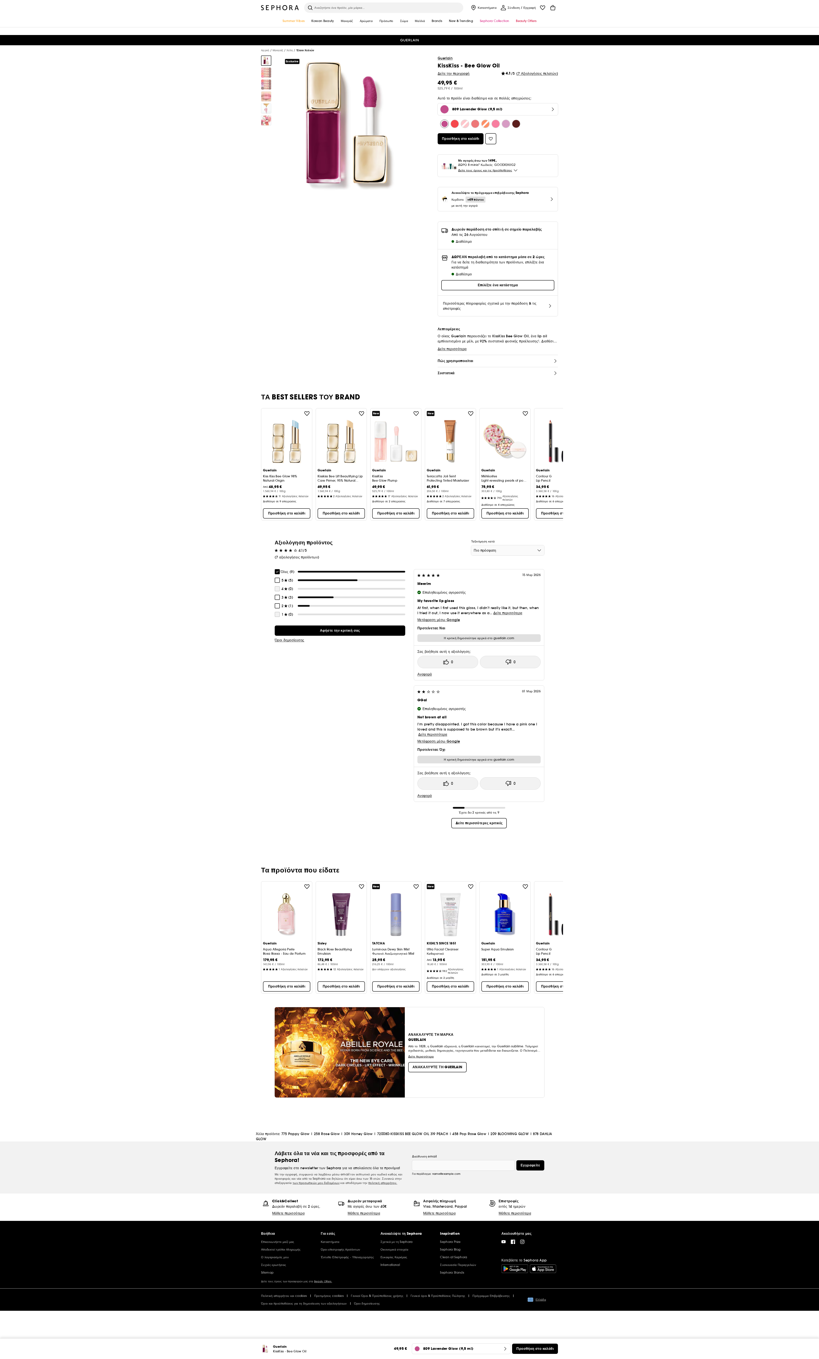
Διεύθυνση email (424, 1156)
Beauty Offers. (323, 1281)
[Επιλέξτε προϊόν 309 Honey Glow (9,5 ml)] (475, 124)
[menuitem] (483, 8)
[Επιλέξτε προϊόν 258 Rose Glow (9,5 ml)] (465, 124)
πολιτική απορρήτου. (382, 1183)
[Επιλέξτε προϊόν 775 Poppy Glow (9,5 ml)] (454, 124)
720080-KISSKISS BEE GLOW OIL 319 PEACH (412, 1134)
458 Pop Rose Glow (469, 1134)
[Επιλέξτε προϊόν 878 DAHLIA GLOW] (516, 124)
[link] (340, 630)
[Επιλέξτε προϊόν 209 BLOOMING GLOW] (506, 124)
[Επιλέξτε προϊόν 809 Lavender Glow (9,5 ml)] (444, 124)
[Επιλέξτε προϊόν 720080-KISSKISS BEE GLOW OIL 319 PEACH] (485, 124)
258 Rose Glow (327, 1134)
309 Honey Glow (358, 1134)
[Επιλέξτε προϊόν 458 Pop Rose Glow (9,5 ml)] (495, 124)
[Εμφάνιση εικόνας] (266, 61)
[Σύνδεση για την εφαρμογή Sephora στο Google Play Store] (514, 1268)
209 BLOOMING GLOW (510, 1134)
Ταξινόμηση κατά (483, 541)
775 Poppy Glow (295, 1134)
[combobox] (507, 550)
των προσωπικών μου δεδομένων (316, 1183)
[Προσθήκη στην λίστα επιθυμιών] (306, 413)
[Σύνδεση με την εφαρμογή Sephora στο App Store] (543, 1268)
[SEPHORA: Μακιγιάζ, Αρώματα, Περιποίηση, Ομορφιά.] (280, 7)
